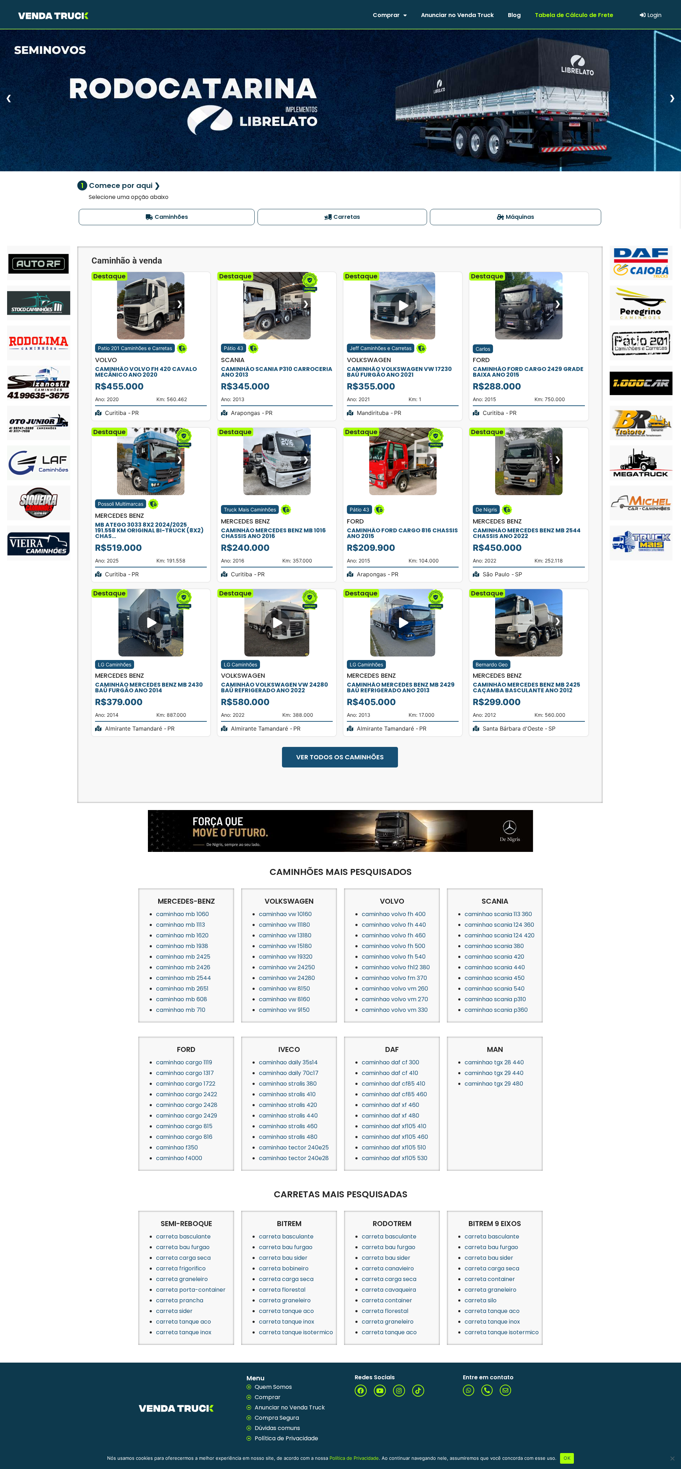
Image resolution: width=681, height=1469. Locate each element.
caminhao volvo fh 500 (393, 946)
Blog (514, 15)
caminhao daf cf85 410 (393, 1084)
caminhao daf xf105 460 (395, 1137)
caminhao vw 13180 (285, 935)
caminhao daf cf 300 (390, 1062)
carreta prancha (179, 1300)
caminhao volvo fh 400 (394, 914)
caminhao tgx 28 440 (494, 1062)
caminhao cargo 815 (184, 1126)
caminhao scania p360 (496, 1010)
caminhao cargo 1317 (185, 1073)
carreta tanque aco (183, 1322)
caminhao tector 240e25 (294, 1147)
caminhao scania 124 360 (499, 925)
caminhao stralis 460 (288, 1126)
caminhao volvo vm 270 (395, 999)
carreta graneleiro (182, 1279)
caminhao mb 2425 (183, 957)
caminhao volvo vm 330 (395, 1010)
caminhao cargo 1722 (185, 1084)
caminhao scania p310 (495, 999)
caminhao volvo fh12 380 (396, 967)
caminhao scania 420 (494, 957)
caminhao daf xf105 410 (394, 1126)
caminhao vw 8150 (284, 989)
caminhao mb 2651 (182, 989)
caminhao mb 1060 (182, 914)
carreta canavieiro (388, 1268)
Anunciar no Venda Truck (457, 15)
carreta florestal (282, 1290)
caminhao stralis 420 (288, 1105)
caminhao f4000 (179, 1158)
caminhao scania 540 (495, 989)
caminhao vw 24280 (287, 978)
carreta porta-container (191, 1290)
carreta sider (174, 1311)
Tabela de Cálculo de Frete (574, 15)
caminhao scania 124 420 (500, 935)
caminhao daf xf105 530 (394, 1158)
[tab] (167, 217)
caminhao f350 (177, 1147)
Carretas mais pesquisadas (341, 1194)
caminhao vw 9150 (284, 1010)
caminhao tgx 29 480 (494, 1084)
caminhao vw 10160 (285, 914)
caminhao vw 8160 (284, 999)
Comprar (386, 15)
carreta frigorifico (181, 1268)
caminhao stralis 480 (288, 1137)
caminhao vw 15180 (285, 946)
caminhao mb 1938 (182, 946)
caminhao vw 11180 (284, 925)
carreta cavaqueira (389, 1290)
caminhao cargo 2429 (186, 1116)
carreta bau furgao (183, 1247)
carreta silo (481, 1300)
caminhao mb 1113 (180, 925)
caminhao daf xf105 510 (394, 1147)
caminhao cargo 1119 (184, 1062)
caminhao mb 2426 (183, 967)
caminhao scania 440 (495, 967)
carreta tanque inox (183, 1332)
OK (567, 1458)
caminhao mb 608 (181, 999)
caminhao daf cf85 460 (394, 1094)
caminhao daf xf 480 (390, 1116)
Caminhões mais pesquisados (341, 872)
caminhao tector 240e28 (294, 1158)
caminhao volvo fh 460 (394, 935)
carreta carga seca (183, 1258)
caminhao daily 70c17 (289, 1073)
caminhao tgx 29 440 (494, 1073)
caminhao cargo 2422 (186, 1094)
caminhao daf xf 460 (390, 1105)
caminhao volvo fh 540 (394, 957)
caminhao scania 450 (495, 978)
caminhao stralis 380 (288, 1084)
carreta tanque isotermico (296, 1332)
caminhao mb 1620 (182, 935)
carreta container (387, 1300)
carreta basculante (183, 1236)
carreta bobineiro (284, 1268)
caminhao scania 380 (494, 946)
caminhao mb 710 (180, 1010)
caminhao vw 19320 (285, 957)
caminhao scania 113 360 (498, 914)
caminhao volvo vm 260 (395, 989)
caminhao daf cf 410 (390, 1073)
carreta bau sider (283, 1258)
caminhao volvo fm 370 (394, 978)
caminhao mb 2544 (183, 978)
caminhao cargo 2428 (186, 1105)
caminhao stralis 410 (287, 1094)
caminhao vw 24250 (287, 967)
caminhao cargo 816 (184, 1137)
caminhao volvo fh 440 (394, 925)
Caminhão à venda (127, 261)
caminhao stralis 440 (288, 1116)
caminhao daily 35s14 (288, 1062)
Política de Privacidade (354, 1458)
